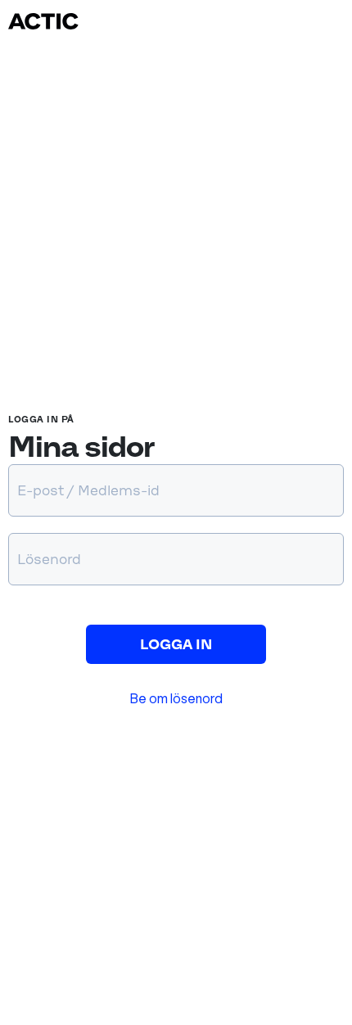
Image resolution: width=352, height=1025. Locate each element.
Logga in (176, 644)
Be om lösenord (176, 698)
